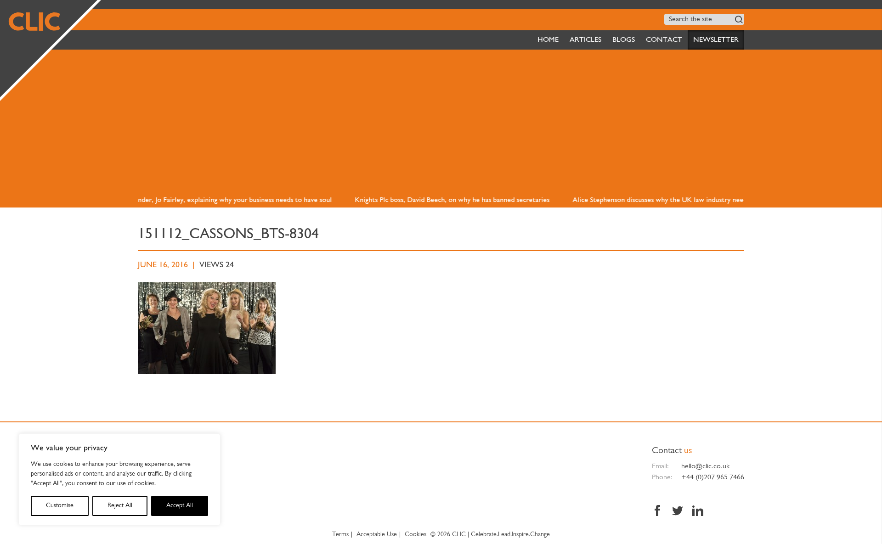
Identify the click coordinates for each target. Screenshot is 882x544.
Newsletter (716, 40)
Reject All (119, 505)
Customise (60, 505)
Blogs (623, 40)
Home (548, 40)
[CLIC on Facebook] (659, 512)
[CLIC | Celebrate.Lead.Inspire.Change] (48, 48)
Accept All (179, 505)
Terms (340, 534)
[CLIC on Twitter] (677, 512)
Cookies (415, 534)
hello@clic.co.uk (705, 466)
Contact (664, 40)
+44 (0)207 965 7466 (712, 477)
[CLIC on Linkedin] (695, 512)
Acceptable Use (376, 534)
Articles (585, 40)
